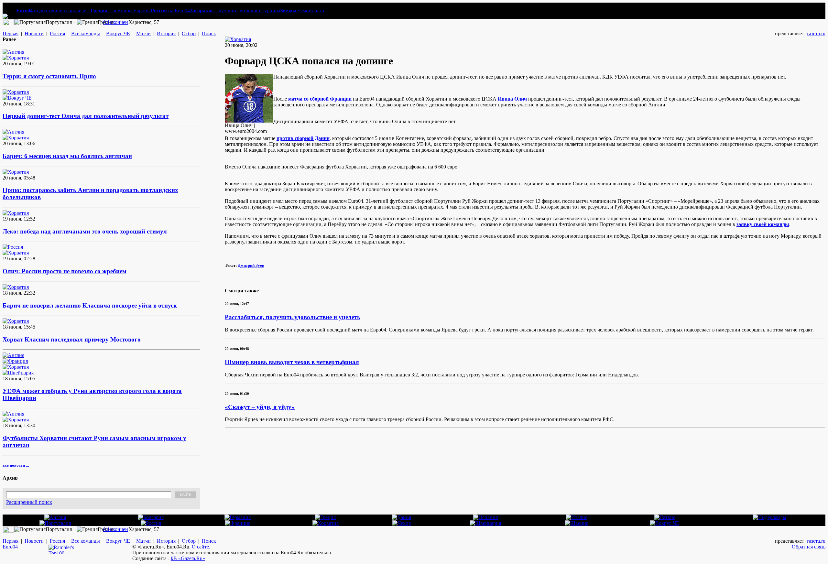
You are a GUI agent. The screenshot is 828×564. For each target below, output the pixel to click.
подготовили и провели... (53, 10)
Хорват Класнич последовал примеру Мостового (72, 339)
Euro (8, 546)
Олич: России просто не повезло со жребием (64, 271)
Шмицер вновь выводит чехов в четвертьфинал (292, 362)
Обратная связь (808, 546)
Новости (34, 33)
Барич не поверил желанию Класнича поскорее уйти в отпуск (90, 305)
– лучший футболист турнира (235, 10)
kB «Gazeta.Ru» (188, 558)
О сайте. (201, 546)
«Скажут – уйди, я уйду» (260, 407)
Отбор (189, 33)
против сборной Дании (303, 138)
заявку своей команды (762, 224)
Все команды (85, 33)
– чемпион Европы (121, 10)
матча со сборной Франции (320, 99)
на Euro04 (170, 10)
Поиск (209, 33)
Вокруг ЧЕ (118, 33)
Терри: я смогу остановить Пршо (49, 76)
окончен (119, 22)
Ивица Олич (512, 99)
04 (15, 546)
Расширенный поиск (29, 502)
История (166, 33)
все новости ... (16, 465)
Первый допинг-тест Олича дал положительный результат (86, 116)
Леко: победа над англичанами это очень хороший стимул (85, 231)
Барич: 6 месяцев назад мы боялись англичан (67, 156)
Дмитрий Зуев (251, 265)
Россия (57, 33)
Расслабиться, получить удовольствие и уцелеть (292, 317)
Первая (10, 33)
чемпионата (302, 10)
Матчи (143, 33)
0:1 (106, 22)
